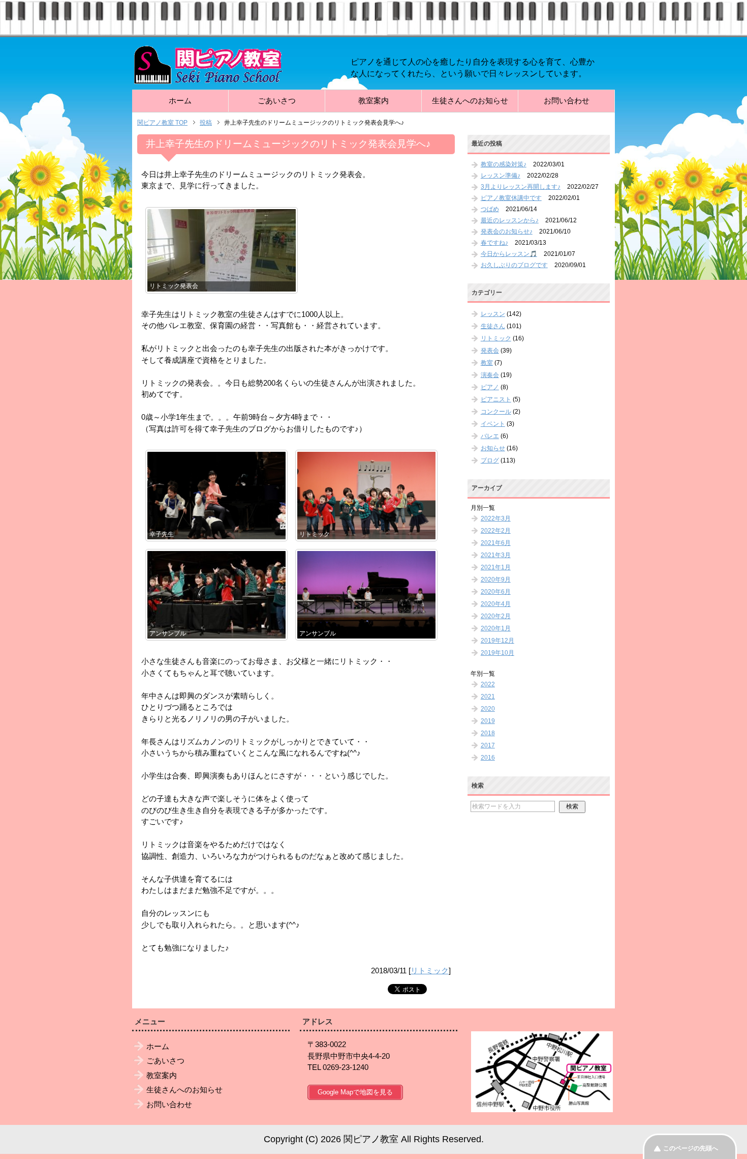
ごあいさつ (277, 100)
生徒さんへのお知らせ (470, 100)
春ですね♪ (494, 242)
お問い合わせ (566, 100)
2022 (488, 684)
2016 (488, 757)
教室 (487, 362)
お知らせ (493, 448)
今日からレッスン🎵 (509, 253)
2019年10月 (497, 652)
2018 (488, 733)
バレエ (490, 436)
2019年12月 (497, 640)
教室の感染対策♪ (503, 164)
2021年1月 (496, 567)
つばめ (490, 209)
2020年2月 (496, 616)
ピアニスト (496, 399)
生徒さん (493, 326)
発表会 (490, 350)
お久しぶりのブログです (514, 265)
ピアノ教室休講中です (511, 197)
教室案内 (373, 100)
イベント (493, 423)
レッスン (493, 313)
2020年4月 (496, 603)
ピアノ (490, 387)
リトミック (430, 970)
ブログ (490, 460)
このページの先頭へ (690, 1148)
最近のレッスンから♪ (510, 220)
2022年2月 (496, 530)
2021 (488, 696)
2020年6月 (496, 591)
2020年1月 (496, 628)
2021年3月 (496, 555)
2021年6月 (496, 542)
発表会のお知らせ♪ (507, 231)
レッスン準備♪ (500, 175)
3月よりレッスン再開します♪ (521, 186)
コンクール (496, 411)
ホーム (180, 100)
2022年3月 (496, 518)
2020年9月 (496, 579)
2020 (488, 708)
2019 (488, 721)
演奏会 (490, 375)
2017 (488, 745)
